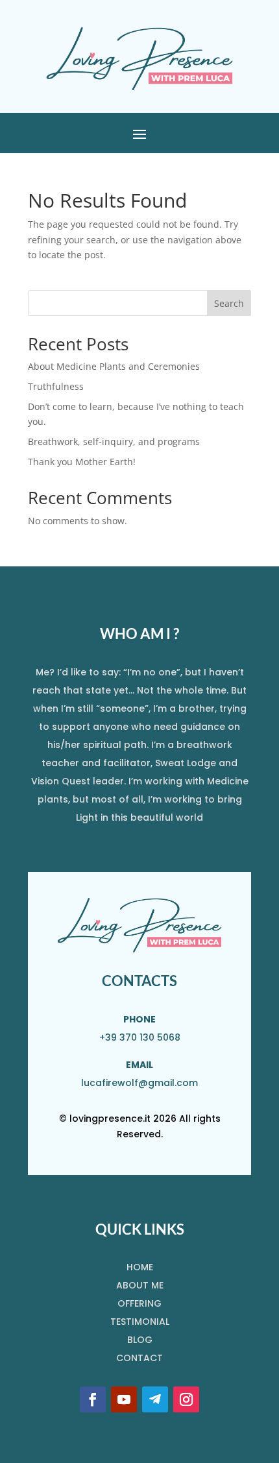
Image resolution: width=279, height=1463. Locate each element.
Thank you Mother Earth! (82, 461)
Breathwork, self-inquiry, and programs (114, 441)
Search (229, 303)
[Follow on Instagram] (186, 1399)
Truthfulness (56, 386)
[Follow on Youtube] (124, 1399)
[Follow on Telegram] (155, 1399)
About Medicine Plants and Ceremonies (114, 366)
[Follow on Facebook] (93, 1399)
